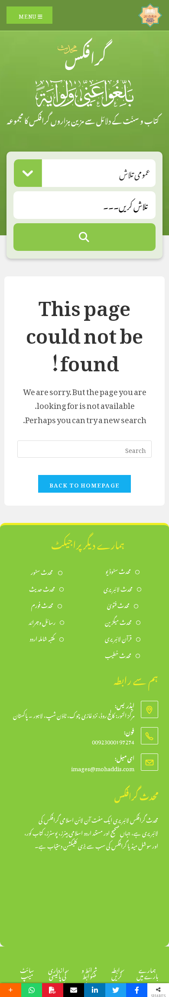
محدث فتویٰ (118, 604)
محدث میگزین (118, 621)
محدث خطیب (118, 654)
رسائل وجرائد (42, 621)
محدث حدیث (42, 588)
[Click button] (84, 237)
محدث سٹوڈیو (118, 570)
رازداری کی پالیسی (57, 971)
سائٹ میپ (27, 971)
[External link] (150, 13)
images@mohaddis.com (102, 767)
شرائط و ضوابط (89, 971)
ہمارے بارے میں (147, 971)
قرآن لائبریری (118, 638)
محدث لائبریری (118, 588)
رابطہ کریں (117, 971)
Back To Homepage (84, 484)
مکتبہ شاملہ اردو (42, 638)
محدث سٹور (42, 571)
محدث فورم (42, 604)
